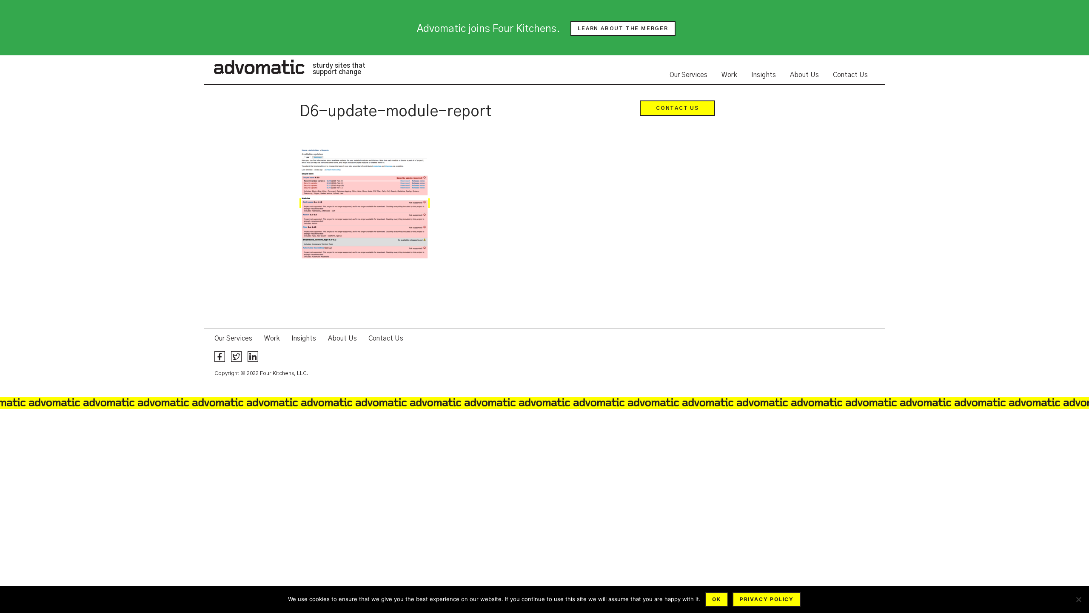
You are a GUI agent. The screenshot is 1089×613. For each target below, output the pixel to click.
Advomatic (259, 66)
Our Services (688, 75)
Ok (716, 599)
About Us (804, 75)
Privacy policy (767, 599)
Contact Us (850, 75)
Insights (763, 75)
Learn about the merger (623, 28)
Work (729, 75)
